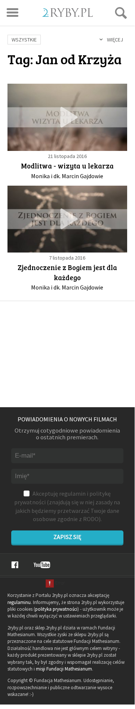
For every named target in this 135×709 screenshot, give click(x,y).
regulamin (72, 493)
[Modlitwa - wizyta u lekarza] (67, 117)
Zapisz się (67, 537)
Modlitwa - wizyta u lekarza (67, 165)
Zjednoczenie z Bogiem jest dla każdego (67, 272)
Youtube (42, 564)
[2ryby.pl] (67, 14)
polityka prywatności (56, 609)
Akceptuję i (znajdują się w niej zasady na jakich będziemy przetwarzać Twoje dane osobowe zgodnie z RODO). (67, 506)
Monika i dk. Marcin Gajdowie (67, 176)
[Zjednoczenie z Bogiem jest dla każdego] (67, 219)
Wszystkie (24, 39)
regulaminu (19, 602)
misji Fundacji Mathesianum (64, 669)
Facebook (14, 564)
